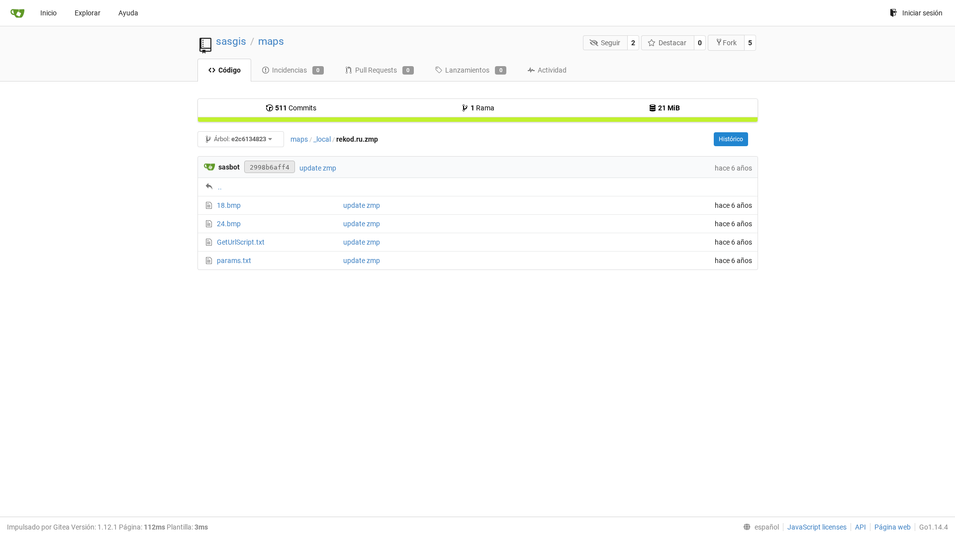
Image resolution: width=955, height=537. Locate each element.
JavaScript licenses (817, 527)
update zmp (317, 168)
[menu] (759, 527)
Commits (295, 108)
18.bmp (229, 205)
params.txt (234, 261)
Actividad (552, 70)
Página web (892, 527)
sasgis (231, 41)
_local (322, 139)
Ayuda (128, 13)
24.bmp (229, 224)
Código (229, 70)
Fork (730, 43)
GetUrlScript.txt (241, 242)
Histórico (731, 139)
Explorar (87, 13)
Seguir (610, 43)
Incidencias (296, 70)
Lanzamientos (473, 70)
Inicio (48, 13)
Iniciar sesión (922, 13)
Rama (482, 108)
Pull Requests (382, 70)
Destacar (672, 43)
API (860, 527)
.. (220, 187)
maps (271, 41)
